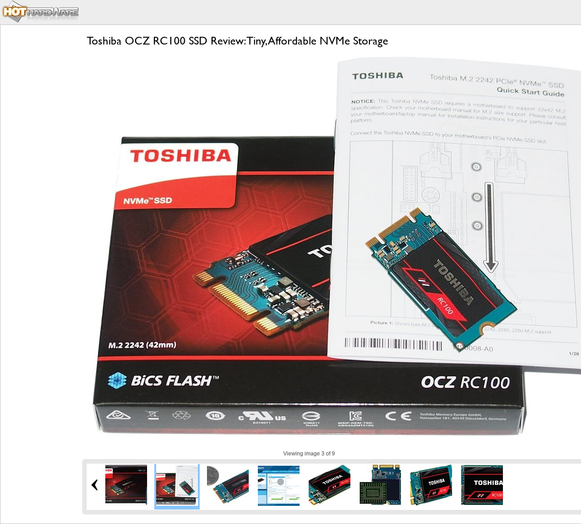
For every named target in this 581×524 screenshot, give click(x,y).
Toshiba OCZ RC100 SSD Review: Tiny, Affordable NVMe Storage (237, 40)
